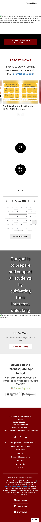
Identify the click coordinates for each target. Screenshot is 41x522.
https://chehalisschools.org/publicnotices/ (17, 487)
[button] (32, 3)
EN (36, 520)
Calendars (20, 453)
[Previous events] (18, 190)
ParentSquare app (22, 74)
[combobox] (35, 520)
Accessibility (20, 464)
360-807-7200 (23, 427)
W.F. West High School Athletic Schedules (20, 443)
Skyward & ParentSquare (20, 457)
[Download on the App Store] (20, 512)
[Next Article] (22, 114)
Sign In (20, 468)
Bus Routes (20, 450)
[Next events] (22, 190)
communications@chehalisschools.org (23, 430)
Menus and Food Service (20, 446)
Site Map (20, 461)
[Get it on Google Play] (20, 505)
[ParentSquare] (20, 500)
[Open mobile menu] (4, 3)
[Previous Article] (18, 114)
